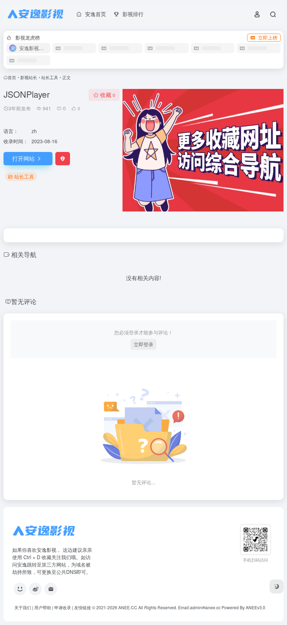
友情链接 (82, 607)
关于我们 (22, 607)
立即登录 (143, 344)
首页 (12, 77)
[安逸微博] (35, 589)
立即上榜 (268, 37)
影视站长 (28, 77)
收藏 (107, 95)
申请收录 (62, 607)
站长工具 (49, 77)
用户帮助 (42, 607)
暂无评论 (23, 301)
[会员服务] (20, 589)
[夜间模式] (277, 586)
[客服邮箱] (50, 589)
